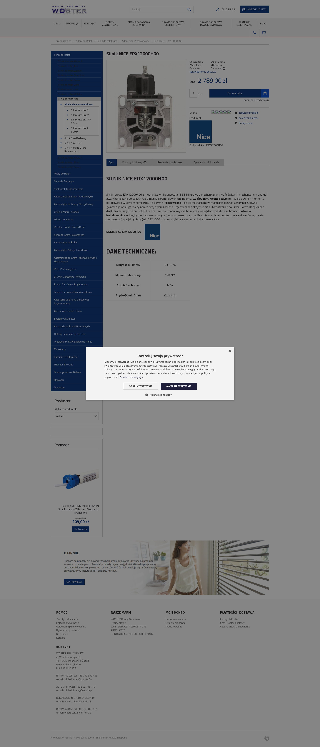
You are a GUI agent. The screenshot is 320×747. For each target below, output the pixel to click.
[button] (160, 395)
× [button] (230, 351)
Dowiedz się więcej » (131, 377)
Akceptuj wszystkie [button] (178, 386)
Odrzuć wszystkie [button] (140, 386)
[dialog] (160, 373)
